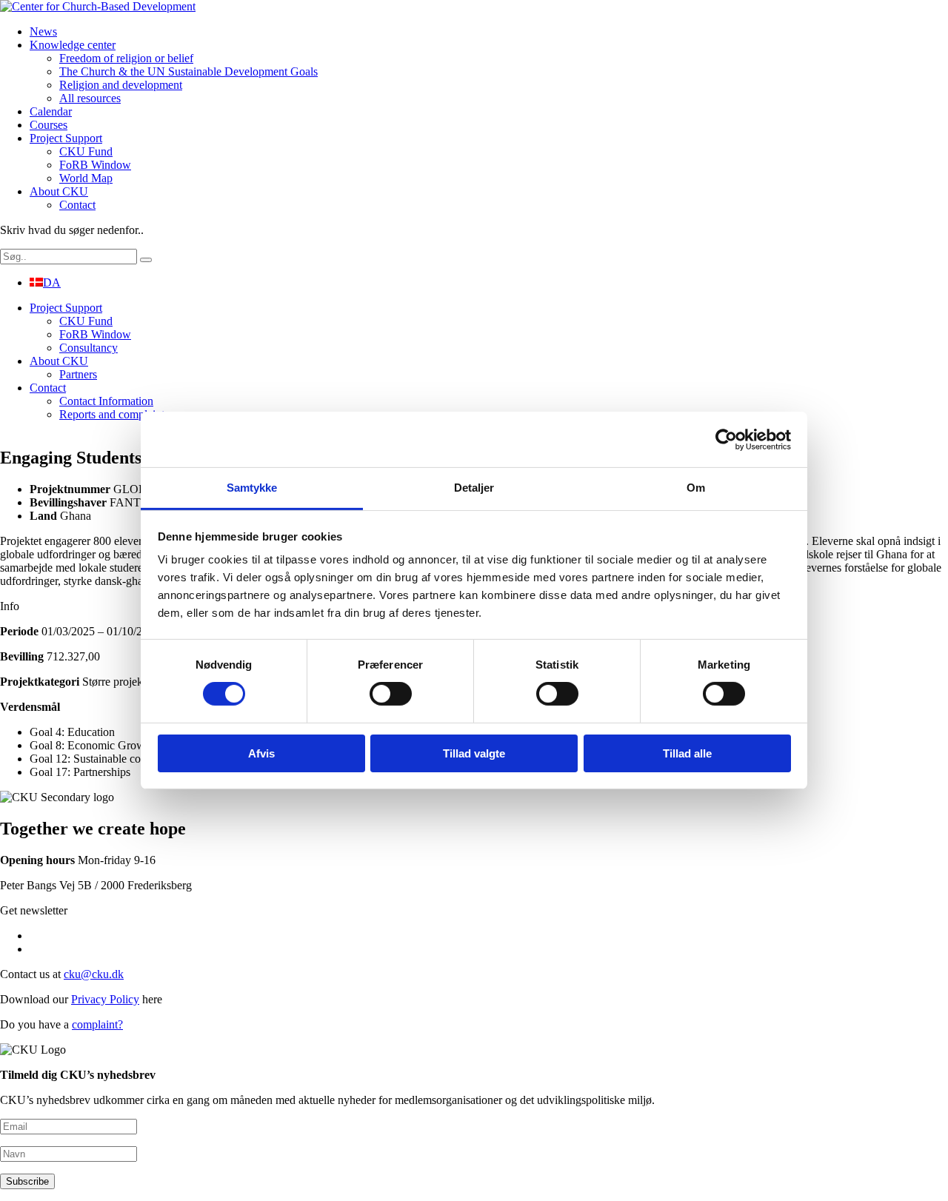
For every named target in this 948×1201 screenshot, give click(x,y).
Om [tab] (696, 487)
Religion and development (120, 84)
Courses (48, 124)
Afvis (261, 753)
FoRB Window (95, 164)
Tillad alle (687, 753)
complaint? (97, 1024)
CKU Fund (86, 151)
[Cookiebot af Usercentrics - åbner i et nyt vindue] (726, 439)
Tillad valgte (474, 753)
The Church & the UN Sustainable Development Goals (188, 71)
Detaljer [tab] (474, 487)
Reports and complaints (114, 414)
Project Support (66, 138)
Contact (77, 204)
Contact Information (106, 401)
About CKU (59, 191)
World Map (86, 178)
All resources (90, 98)
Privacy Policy (105, 999)
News (43, 31)
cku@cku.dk (94, 974)
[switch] (391, 694)
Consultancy (88, 347)
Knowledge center (73, 45)
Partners (78, 374)
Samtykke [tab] (252, 487)
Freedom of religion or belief (126, 58)
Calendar (51, 111)
